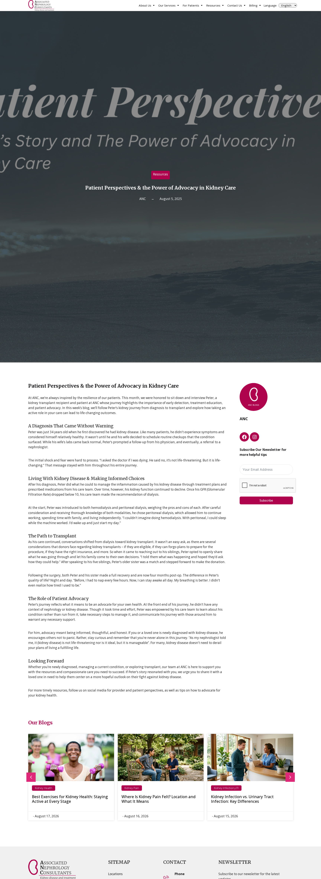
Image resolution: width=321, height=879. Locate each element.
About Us (145, 5)
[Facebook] (244, 437)
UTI (237, 788)
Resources (213, 5)
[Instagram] (254, 437)
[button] (31, 777)
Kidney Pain (131, 788)
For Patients (191, 5)
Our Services (167, 5)
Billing (253, 5)
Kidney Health (43, 788)
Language (270, 5)
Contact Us (234, 5)
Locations (115, 874)
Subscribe (266, 500)
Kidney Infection (224, 788)
